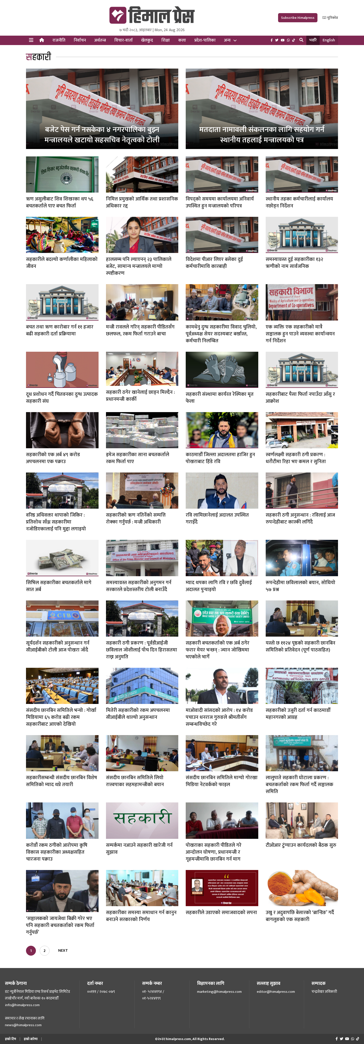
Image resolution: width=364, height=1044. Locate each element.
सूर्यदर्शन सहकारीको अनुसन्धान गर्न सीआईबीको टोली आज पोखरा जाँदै (57, 646)
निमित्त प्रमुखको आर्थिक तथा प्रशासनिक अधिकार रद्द (142, 202)
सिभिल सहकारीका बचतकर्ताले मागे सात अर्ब (58, 586)
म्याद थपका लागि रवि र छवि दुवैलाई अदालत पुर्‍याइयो (219, 586)
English (329, 40)
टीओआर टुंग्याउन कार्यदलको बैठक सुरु (301, 845)
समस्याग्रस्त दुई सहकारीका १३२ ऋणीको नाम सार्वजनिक (294, 263)
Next (63, 950)
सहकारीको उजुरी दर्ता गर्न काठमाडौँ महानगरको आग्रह (298, 713)
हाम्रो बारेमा (31, 1039)
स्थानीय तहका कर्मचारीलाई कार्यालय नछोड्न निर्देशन (299, 202)
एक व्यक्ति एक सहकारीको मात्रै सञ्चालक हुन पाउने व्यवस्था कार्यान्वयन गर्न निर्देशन (300, 334)
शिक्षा (165, 40)
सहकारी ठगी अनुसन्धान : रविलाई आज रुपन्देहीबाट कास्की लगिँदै (300, 518)
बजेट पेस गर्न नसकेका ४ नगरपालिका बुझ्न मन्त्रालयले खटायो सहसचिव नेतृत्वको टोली (102, 135)
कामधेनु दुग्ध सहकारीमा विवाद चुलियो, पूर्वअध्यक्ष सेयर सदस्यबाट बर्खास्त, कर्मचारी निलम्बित (221, 334)
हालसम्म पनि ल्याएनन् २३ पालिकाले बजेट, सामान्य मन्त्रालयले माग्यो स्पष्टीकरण (138, 266)
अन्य (227, 40)
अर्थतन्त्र (100, 40)
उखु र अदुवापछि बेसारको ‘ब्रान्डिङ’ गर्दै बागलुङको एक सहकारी (300, 916)
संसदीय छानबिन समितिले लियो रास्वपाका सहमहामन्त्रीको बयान (135, 781)
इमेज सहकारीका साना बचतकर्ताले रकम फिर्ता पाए (137, 458)
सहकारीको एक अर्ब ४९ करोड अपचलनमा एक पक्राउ (53, 458)
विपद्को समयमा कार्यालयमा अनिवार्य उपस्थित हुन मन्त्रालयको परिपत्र (220, 202)
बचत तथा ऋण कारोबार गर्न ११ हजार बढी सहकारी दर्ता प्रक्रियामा (59, 330)
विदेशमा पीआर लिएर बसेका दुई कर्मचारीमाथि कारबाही (214, 263)
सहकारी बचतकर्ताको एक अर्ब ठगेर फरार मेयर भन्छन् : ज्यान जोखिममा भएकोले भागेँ (217, 650)
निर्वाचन (80, 40)
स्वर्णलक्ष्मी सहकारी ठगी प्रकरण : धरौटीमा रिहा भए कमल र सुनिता (296, 458)
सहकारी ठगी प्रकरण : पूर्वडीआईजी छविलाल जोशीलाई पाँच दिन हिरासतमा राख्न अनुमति (141, 650)
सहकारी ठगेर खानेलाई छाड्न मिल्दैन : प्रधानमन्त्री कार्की (140, 395)
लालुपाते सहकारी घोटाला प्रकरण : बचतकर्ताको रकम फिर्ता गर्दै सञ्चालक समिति (299, 784)
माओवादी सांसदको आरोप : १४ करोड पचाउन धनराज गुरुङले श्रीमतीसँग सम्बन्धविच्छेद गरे (219, 717)
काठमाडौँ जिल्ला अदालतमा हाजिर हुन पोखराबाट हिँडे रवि (220, 458)
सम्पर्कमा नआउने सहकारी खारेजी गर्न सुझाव (139, 848)
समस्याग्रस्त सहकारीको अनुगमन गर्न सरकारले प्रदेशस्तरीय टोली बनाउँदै (138, 586)
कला (182, 40)
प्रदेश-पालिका (205, 40)
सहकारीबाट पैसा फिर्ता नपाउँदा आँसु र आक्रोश (300, 397)
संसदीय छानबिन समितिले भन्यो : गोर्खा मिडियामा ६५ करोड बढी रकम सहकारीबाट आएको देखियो (61, 717)
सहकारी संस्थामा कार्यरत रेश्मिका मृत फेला (220, 397)
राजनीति (58, 40)
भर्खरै (313, 40)
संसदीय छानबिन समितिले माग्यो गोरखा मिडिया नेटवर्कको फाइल (222, 781)
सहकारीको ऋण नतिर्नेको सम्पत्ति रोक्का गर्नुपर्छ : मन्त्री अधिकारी (136, 518)
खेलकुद (147, 40)
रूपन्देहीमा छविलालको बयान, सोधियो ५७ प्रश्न (300, 586)
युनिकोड (332, 17)
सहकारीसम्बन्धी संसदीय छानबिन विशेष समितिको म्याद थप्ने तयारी (61, 781)
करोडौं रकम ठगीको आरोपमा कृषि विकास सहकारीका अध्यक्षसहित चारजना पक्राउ (56, 852)
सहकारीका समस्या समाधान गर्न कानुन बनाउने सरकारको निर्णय (141, 916)
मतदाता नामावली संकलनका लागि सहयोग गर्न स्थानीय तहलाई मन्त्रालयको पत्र (261, 135)
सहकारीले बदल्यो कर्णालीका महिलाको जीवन (62, 263)
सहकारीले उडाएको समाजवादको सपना (221, 912)
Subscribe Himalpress (297, 18)
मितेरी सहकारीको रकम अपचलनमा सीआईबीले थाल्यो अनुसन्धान (138, 713)
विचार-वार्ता (123, 40)
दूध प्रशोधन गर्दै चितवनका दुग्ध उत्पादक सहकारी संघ (62, 397)
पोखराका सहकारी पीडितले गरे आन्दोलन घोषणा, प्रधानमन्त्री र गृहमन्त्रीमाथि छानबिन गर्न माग (213, 852)
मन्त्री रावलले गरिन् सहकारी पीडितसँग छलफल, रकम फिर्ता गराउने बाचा (140, 330)
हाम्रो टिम (10, 1039)
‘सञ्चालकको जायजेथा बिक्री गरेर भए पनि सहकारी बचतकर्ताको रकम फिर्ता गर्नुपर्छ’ (60, 925)
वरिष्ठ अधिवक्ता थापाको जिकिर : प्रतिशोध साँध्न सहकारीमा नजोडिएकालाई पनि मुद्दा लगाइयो (56, 522)
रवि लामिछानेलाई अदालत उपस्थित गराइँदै (217, 518)
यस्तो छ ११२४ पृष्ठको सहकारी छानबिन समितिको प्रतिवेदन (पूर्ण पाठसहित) (300, 646)
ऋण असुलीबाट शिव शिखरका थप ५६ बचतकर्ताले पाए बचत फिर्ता (59, 202)
